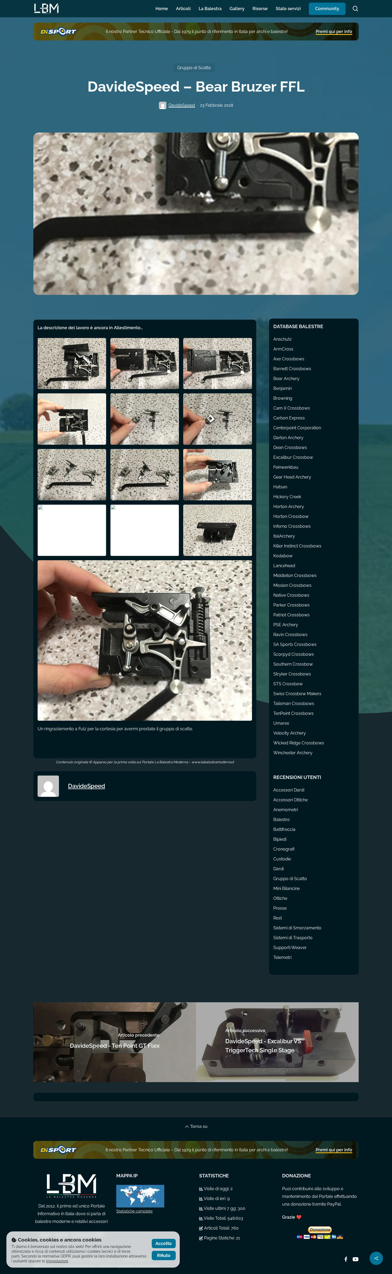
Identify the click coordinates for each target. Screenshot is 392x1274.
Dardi (278, 868)
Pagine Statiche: (219, 1237)
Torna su (198, 1126)
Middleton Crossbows (295, 575)
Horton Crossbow (291, 516)
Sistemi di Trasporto (293, 937)
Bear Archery (286, 378)
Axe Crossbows (288, 358)
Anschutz (282, 339)
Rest (277, 918)
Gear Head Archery (292, 477)
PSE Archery (285, 624)
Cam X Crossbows (291, 408)
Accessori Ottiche (290, 799)
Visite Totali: (215, 1218)
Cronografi (283, 849)
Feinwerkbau (285, 467)
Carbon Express (289, 417)
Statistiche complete (134, 1211)
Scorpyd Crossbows (293, 654)
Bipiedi (279, 839)
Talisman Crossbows (293, 703)
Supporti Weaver (290, 947)
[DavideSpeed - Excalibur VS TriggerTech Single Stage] (277, 1042)
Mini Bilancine (286, 888)
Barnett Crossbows (292, 368)
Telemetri (282, 957)
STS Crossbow (288, 683)
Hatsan (280, 486)
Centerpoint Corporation (297, 427)
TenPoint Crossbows (293, 713)
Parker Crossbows (291, 605)
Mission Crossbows (292, 585)
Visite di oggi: (216, 1188)
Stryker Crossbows (292, 674)
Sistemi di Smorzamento (297, 927)
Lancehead (284, 565)
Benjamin (282, 388)
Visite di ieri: (215, 1198)
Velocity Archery (289, 733)
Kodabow (283, 555)
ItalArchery (284, 536)
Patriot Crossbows (291, 614)
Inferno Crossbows (292, 526)
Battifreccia (284, 829)
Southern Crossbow (293, 664)
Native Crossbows (291, 595)
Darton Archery (288, 437)
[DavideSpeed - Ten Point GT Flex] (114, 1042)
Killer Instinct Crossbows (297, 546)
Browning (282, 398)
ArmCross (283, 349)
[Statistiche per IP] (154, 1196)
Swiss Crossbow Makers (297, 693)
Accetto (163, 1243)
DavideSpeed (182, 105)
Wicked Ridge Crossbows (298, 742)
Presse (280, 908)
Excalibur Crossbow (293, 457)
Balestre (281, 819)
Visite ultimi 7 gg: (220, 1208)
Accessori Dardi (288, 790)
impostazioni (57, 1261)
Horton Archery (288, 506)
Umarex (281, 723)
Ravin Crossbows (290, 634)
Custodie (282, 858)
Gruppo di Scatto (194, 67)
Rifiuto (163, 1255)
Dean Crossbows (290, 447)
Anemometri (285, 809)
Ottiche (280, 898)
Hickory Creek (287, 496)
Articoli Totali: (217, 1228)
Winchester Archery (293, 752)
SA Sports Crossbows (295, 644)
